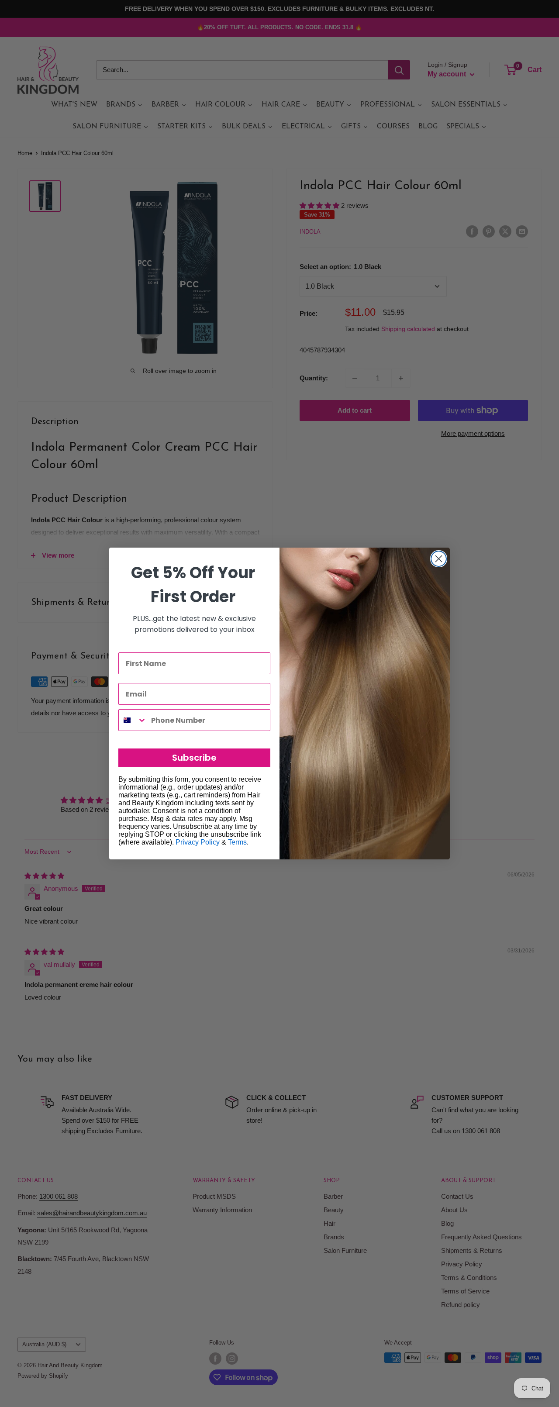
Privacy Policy (198, 842)
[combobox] (133, 720)
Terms (237, 842)
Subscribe (194, 758)
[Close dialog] (438, 558)
